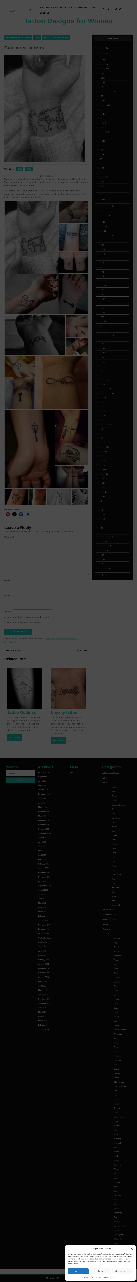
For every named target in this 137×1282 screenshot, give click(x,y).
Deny (100, 1271)
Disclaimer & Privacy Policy (105, 1277)
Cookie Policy (89, 1277)
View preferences (122, 1271)
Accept (78, 1271)
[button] (131, 1248)
